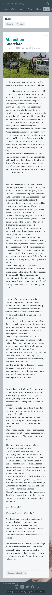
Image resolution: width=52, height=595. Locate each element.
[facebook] (32, 587)
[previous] (43, 35)
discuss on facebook (17, 573)
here (22, 507)
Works (13, 9)
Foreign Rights (27, 591)
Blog (46, 9)
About (22, 9)
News (38, 9)
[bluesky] (27, 586)
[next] (46, 35)
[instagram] (16, 587)
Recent (9, 24)
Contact (40, 591)
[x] (37, 586)
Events (31, 9)
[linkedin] (22, 587)
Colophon (12, 591)
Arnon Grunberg (13, 3)
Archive (20, 24)
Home (5, 9)
